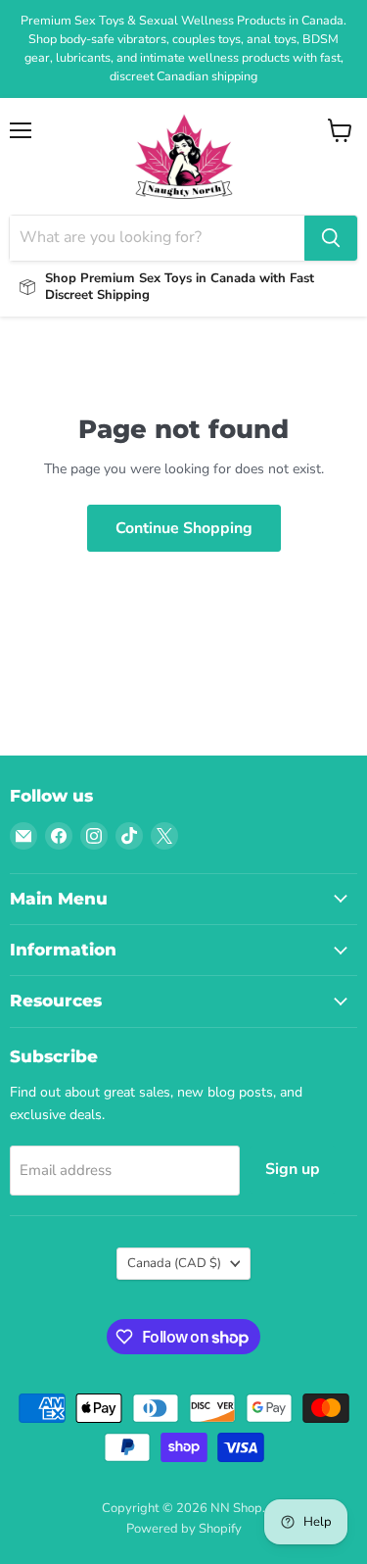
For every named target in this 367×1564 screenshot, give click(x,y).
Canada (174, 1263)
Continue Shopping (183, 528)
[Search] (330, 238)
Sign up (292, 1169)
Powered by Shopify (184, 1529)
